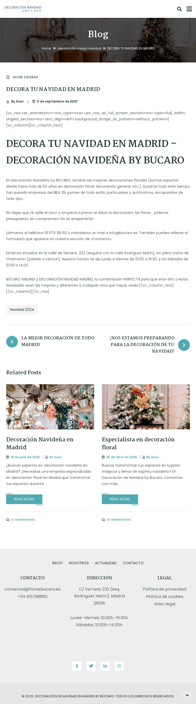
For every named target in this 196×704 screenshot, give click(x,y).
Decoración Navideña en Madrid (40, 443)
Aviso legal (164, 604)
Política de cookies (164, 596)
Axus (17, 101)
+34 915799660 (32, 596)
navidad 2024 (22, 309)
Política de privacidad (164, 589)
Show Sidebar (25, 77)
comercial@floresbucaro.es (32, 589)
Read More (24, 499)
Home (46, 48)
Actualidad (106, 563)
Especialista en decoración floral (138, 443)
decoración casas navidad (79, 48)
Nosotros (79, 563)
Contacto (133, 563)
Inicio (57, 563)
